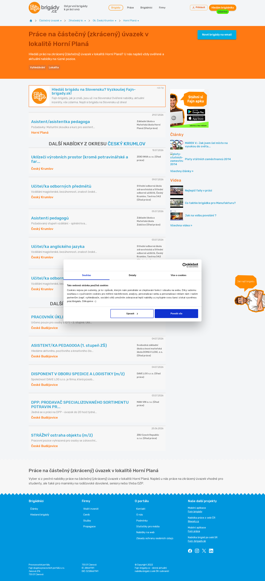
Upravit (130, 313)
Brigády (115, 7)
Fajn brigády (195, 511)
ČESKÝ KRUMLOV (126, 144)
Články (34, 508)
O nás (139, 514)
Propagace (89, 526)
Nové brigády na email (217, 34)
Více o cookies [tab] (178, 275)
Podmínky (142, 520)
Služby (87, 520)
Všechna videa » (181, 225)
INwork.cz (193, 521)
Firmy (162, 7)
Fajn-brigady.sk (197, 541)
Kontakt (140, 508)
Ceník (86, 514)
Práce (130, 7)
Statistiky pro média (147, 526)
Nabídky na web (145, 532)
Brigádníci (146, 7)
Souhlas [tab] (86, 275)
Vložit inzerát (91, 508)
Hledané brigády (39, 514)
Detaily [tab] (132, 275)
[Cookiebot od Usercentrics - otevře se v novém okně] (184, 265)
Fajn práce (194, 531)
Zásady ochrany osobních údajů (154, 538)
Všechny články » (181, 171)
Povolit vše (176, 313)
